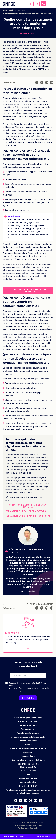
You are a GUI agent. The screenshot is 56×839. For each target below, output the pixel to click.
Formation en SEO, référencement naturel (28, 506)
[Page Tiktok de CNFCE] (40, 800)
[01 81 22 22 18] (37, 3)
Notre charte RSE (28, 767)
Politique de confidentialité (28, 828)
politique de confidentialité (26, 691)
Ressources (28, 752)
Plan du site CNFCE (28, 786)
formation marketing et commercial (22, 276)
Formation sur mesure (28, 721)
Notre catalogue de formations (28, 717)
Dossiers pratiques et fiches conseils (28, 737)
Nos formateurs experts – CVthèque (28, 760)
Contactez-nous (28, 729)
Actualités (28, 744)
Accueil (5, 10)
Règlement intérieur (28, 778)
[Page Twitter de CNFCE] (20, 800)
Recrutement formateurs (28, 733)
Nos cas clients (28, 756)
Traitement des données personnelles (28, 825)
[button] (28, 633)
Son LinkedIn (28, 591)
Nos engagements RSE (28, 764)
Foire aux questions (17, 10)
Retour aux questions (40, 604)
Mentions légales (28, 782)
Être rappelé (42, 836)
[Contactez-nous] (31, 3)
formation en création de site (16, 411)
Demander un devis (28, 725)
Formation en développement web (25, 511)
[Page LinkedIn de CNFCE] (25, 800)
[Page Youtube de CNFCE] (35, 800)
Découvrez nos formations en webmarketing (28, 290)
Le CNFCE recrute (28, 770)
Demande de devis (14, 836)
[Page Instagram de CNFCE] (30, 800)
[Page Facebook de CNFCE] (15, 800)
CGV (28, 774)
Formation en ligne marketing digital (28, 516)
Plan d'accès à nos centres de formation (28, 748)
